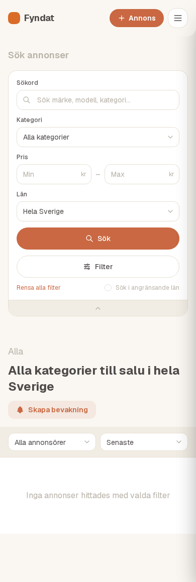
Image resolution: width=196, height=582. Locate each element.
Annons (142, 18)
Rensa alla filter (39, 288)
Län (22, 194)
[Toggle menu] (178, 18)
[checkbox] (108, 287)
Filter (104, 266)
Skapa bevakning (58, 409)
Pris (22, 157)
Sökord (27, 83)
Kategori (29, 120)
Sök (104, 238)
